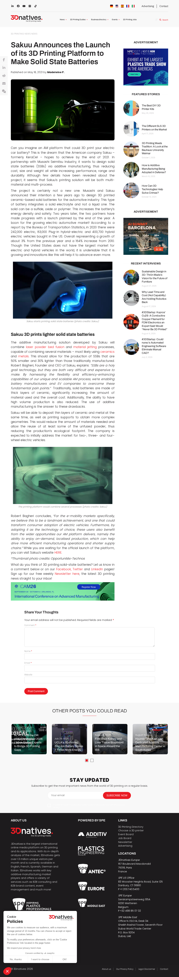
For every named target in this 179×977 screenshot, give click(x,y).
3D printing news (21, 33)
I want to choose (40, 959)
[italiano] (133, 6)
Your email (58, 795)
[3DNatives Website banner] (145, 236)
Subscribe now (116, 795)
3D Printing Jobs (130, 20)
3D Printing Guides (77, 20)
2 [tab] (92, 760)
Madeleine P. (56, 72)
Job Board (124, 838)
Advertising (148, 6)
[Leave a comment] (4, 91)
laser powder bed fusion (45, 347)
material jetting (85, 347)
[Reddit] (4, 76)
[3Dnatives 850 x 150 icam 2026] (62, 591)
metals (23, 356)
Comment (30, 625)
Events (114, 20)
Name (28, 651)
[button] (7, 971)
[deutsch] (111, 6)
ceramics (107, 352)
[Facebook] (4, 60)
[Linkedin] (4, 68)
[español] (122, 6)
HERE (58, 552)
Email (28, 663)
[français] (127, 6)
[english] (117, 6)
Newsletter (125, 842)
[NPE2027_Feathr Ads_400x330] (145, 67)
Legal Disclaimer (146, 969)
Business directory (98, 20)
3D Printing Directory (130, 827)
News (62, 20)
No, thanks (16, 959)
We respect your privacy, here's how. (24, 948)
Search (165, 20)
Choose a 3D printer (131, 830)
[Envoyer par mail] (4, 83)
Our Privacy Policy (124, 969)
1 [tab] (86, 760)
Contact (163, 6)
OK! (65, 959)
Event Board (126, 834)
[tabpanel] (29, 739)
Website (28, 674)
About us (106, 969)
